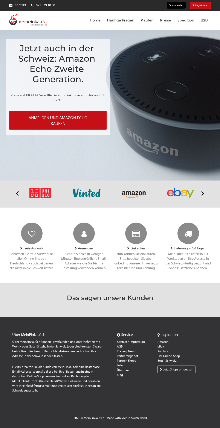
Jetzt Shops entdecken (178, 369)
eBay (160, 346)
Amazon (162, 342)
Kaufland (163, 351)
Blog (120, 375)
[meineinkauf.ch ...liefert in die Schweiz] (28, 20)
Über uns (123, 370)
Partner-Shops (126, 361)
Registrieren (201, 5)
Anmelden (177, 5)
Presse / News (126, 351)
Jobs (120, 365)
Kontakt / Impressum (131, 342)
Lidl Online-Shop (168, 356)
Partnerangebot (127, 356)
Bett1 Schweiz (166, 361)
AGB (120, 346)
